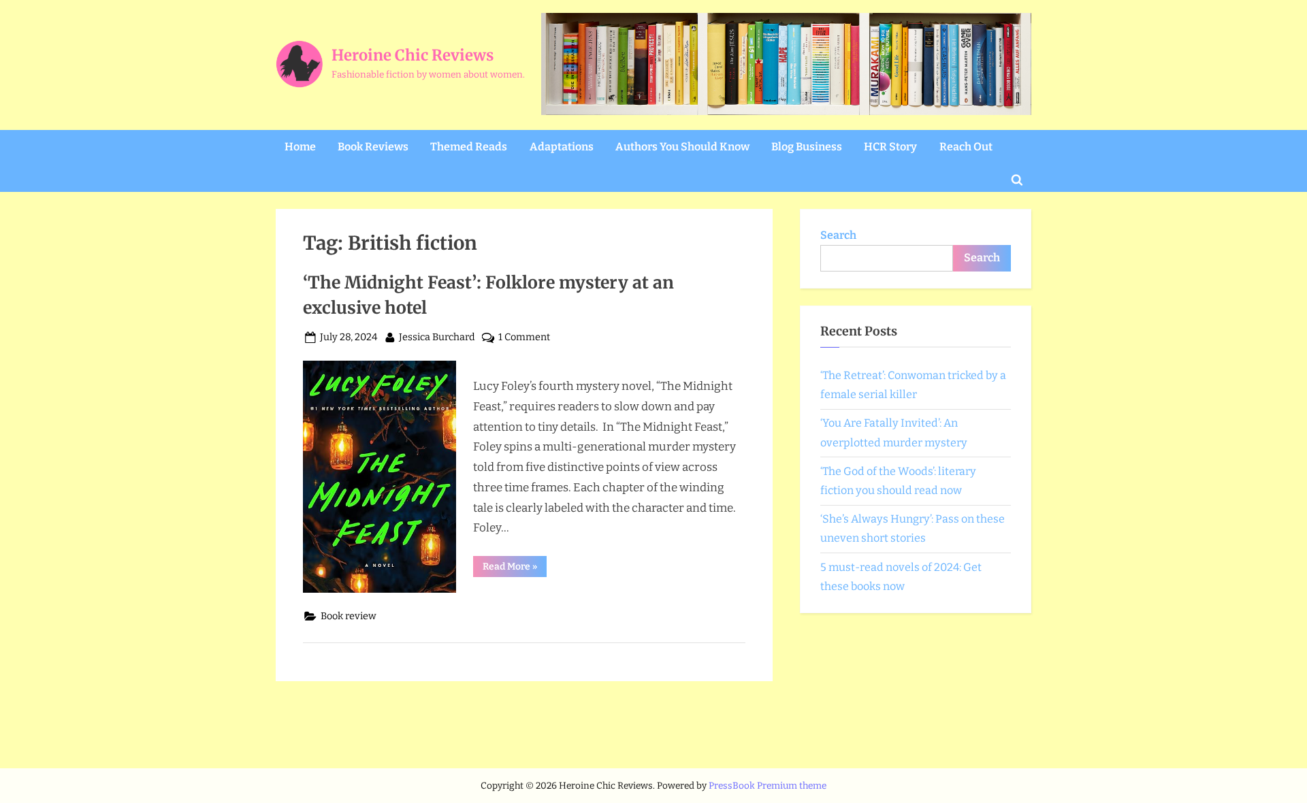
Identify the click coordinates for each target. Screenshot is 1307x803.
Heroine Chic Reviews (413, 55)
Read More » (515, 568)
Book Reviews (373, 146)
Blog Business (806, 146)
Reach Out (966, 146)
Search (838, 235)
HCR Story (890, 146)
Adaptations (562, 146)
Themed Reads (468, 146)
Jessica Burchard (437, 336)
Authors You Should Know (682, 146)
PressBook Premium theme (767, 785)
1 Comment (524, 338)
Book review (348, 616)
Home (300, 146)
